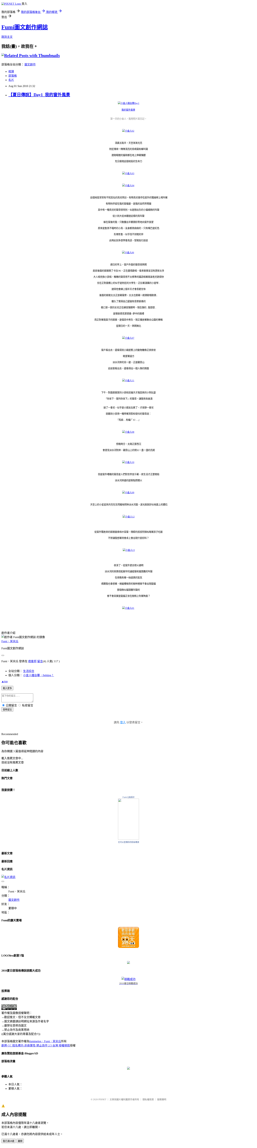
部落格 (12, 75)
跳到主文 (7, 36)
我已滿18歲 (8, 1141)
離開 (20, 1141)
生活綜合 (28, 671)
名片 (11, 79)
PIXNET (102, 1099)
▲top (4, 681)
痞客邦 (32, 661)
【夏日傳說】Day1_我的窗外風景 (39, 94)
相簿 (11, 71)
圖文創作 (30, 64)
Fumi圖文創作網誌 (24, 27)
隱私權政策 (148, 1099)
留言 (40, 661)
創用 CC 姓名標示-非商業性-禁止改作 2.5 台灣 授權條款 (35, 1045)
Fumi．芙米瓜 (9, 641)
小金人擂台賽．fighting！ (38, 675)
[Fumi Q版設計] (128, 838)
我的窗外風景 (128, 110)
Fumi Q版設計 (129, 797)
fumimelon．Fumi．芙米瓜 (45, 1041)
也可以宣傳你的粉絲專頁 (128, 842)
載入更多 (7, 688)
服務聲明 (161, 1099)
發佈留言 (7, 709)
